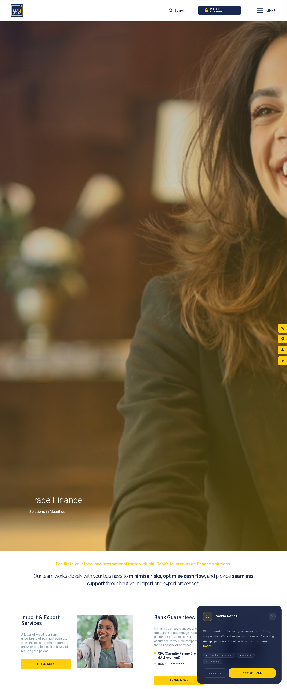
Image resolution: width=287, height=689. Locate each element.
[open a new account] (282, 350)
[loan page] (282, 360)
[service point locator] (282, 339)
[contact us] (282, 328)
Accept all (252, 672)
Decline (215, 672)
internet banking (216, 10)
